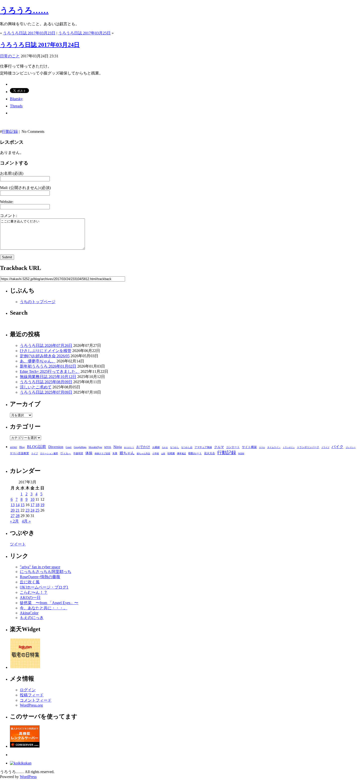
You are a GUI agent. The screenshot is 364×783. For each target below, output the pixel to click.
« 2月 (14, 521)
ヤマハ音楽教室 (19, 453)
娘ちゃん (127, 453)
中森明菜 (78, 453)
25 (37, 510)
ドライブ (325, 447)
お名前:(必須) (11, 173)
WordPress (28, 777)
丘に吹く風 (30, 582)
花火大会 (209, 453)
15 (23, 505)
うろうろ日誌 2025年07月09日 (46, 392)
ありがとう (129, 447)
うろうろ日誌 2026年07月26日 (46, 345)
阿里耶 (241, 453)
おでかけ (143, 447)
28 (18, 516)
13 (13, 505)
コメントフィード (36, 700)
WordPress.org (31, 705)
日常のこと (10, 56)
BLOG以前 (36, 446)
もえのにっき (32, 618)
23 (27, 510)
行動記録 (10, 131)
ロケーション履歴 (49, 453)
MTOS (107, 447)
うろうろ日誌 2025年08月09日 (46, 382)
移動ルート (195, 453)
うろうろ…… (24, 10)
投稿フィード (32, 695)
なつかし (174, 447)
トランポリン (289, 447)
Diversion (55, 447)
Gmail (69, 447)
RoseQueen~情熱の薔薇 (40, 577)
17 (32, 505)
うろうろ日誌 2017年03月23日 (29, 33)
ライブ (34, 453)
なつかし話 (186, 447)
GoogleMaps (80, 447)
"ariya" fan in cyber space (40, 567)
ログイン (28, 690)
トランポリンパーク (308, 447)
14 (18, 505)
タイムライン (274, 447)
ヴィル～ (65, 453)
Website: (6, 202)
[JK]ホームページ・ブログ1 (44, 587)
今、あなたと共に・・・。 (43, 608)
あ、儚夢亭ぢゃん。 (37, 361)
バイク (337, 447)
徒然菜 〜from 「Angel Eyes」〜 (49, 603)
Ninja (117, 447)
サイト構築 (249, 447)
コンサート (233, 447)
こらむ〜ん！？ (34, 592)
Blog (22, 447)
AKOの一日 (30, 597)
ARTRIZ (13, 447)
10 (32, 499)
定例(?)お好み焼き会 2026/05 (45, 356)
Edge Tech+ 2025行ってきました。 (49, 371)
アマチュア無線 (203, 447)
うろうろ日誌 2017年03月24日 (40, 45)
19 (42, 505)
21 (18, 510)
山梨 (163, 453)
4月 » (26, 521)
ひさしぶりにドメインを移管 (45, 351)
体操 (88, 453)
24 (32, 510)
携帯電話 (181, 453)
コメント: (8, 216)
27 (13, 516)
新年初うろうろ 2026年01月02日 (48, 366)
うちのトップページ (37, 302)
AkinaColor (29, 613)
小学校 (155, 453)
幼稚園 (171, 453)
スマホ (262, 447)
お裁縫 (156, 447)
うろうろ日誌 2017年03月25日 (84, 33)
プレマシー (351, 447)
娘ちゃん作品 (143, 453)
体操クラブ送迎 (102, 453)
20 (13, 510)
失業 (114, 453)
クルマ (219, 447)
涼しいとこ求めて (36, 387)
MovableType (95, 447)
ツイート (18, 544)
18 (37, 505)
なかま (165, 447)
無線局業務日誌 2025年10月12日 (48, 377)
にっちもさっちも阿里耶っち (45, 571)
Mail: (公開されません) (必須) (25, 188)
